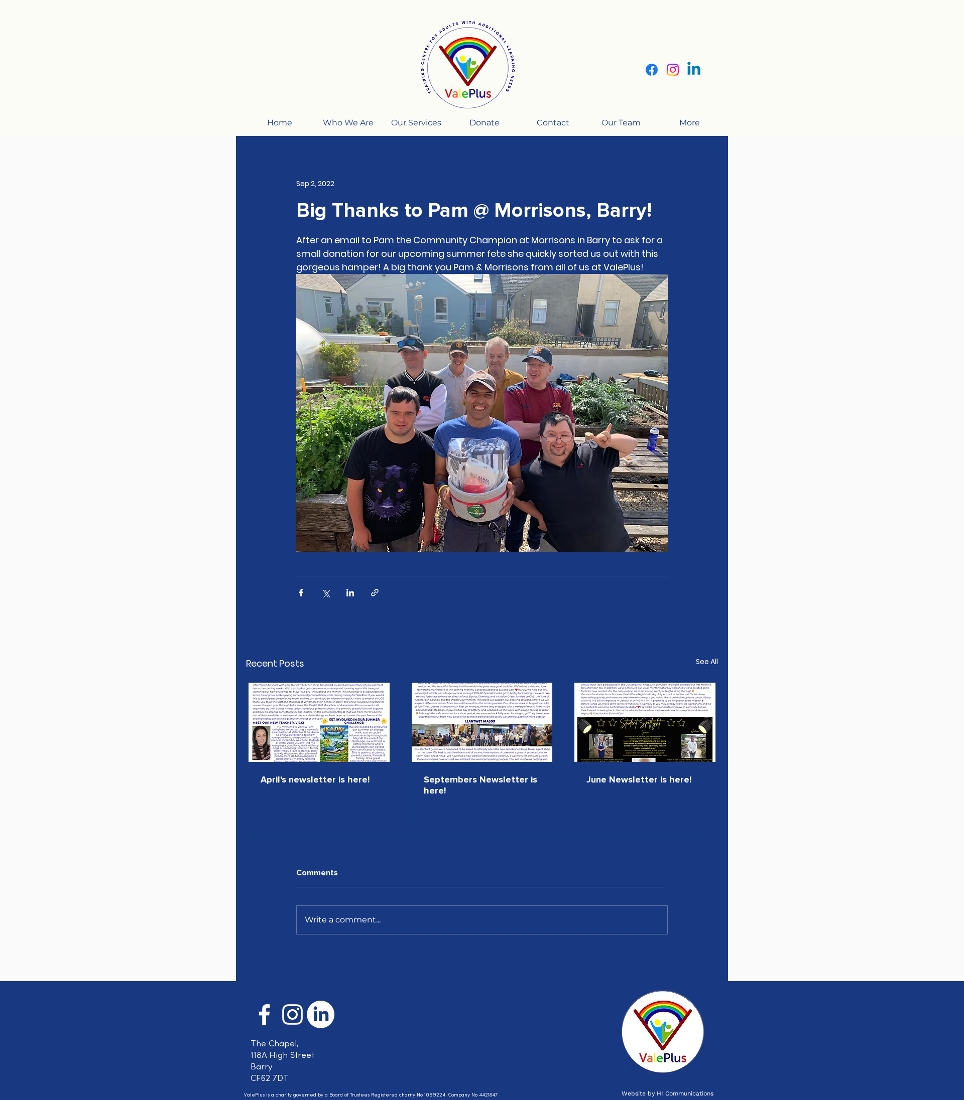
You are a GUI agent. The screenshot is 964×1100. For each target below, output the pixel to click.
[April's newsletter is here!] (319, 722)
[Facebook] (652, 70)
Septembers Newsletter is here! (480, 785)
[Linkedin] (694, 70)
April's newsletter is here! (315, 779)
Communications (688, 1093)
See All (707, 662)
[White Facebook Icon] (264, 1014)
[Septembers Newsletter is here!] (482, 722)
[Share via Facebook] (301, 592)
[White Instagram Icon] (292, 1014)
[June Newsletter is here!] (644, 722)
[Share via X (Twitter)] (325, 592)
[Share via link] (375, 592)
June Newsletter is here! (638, 779)
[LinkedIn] (320, 1014)
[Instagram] (673, 70)
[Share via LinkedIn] (350, 592)
